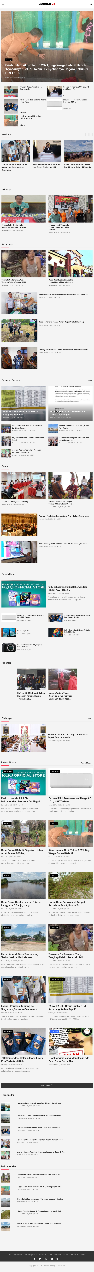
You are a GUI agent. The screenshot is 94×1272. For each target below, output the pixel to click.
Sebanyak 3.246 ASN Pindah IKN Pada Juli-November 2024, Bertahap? (77, 167)
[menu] (3, 4)
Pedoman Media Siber (59, 1254)
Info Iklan (43, 1254)
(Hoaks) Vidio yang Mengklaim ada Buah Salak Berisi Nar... (68, 1060)
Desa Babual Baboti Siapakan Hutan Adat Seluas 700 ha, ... (22, 852)
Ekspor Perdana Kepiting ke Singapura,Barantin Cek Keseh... (20, 1008)
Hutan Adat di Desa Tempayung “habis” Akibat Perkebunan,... (19, 956)
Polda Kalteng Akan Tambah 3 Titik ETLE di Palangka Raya (63, 543)
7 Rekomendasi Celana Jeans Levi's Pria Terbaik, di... (40, 1128)
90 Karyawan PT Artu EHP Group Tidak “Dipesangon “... (67, 413)
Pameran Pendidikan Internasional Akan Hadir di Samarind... (64, 516)
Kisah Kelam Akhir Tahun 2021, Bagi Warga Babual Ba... (40, 1187)
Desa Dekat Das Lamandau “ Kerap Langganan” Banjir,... (40, 1199)
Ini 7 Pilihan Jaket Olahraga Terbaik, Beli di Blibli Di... (77, 631)
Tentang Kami (31, 1254)
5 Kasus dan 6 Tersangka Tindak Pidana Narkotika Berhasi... (58, 227)
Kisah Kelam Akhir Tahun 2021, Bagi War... (30, 117)
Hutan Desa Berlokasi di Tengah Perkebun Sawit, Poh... (40, 1211)
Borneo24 (4, 230)
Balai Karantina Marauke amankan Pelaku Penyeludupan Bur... (64, 294)
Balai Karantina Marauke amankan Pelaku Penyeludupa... (40, 1140)
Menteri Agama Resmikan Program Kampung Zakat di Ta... (26, 451)
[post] (47, 46)
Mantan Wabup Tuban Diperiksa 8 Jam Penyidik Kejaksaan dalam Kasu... (60, 696)
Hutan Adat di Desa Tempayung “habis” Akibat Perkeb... (40, 1223)
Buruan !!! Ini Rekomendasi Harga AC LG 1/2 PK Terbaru (30, 616)
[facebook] (34, 1258)
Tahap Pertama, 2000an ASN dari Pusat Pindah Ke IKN (15, 165)
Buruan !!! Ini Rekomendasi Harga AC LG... (75, 101)
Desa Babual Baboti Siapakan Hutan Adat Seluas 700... (40, 1174)
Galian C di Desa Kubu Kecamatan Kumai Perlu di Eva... (40, 1115)
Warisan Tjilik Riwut (24, 631)
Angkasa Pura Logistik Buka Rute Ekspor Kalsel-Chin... (40, 1103)
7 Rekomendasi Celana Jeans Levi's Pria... (33, 101)
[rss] (57, 1258)
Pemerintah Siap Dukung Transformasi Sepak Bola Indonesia (68, 736)
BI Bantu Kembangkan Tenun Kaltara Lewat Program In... (74, 439)
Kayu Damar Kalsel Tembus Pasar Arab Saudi (28, 439)
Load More (45, 1085)
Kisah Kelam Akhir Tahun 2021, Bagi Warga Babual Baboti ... (69, 852)
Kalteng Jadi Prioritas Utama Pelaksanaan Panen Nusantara (63, 349)
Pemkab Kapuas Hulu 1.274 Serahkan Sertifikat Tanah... (27, 426)
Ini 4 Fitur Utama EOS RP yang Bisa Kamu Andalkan (29, 646)
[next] (89, 46)
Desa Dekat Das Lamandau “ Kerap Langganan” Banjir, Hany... (21, 904)
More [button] (89, 381)
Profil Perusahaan (15, 1254)
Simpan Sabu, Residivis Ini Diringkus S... (31, 88)
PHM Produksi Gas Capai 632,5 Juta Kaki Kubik (74, 426)
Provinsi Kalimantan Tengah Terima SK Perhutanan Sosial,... (61, 502)
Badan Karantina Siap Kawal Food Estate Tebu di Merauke (46, 165)
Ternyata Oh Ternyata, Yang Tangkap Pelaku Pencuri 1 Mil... (14, 281)
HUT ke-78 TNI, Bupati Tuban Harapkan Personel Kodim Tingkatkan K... (31, 696)
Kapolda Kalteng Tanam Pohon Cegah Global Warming (61, 322)
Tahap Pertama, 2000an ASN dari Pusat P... (76, 88)
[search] (91, 4)
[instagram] (46, 1258)
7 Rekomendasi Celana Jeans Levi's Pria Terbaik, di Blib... (77, 616)
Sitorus (7, 77)
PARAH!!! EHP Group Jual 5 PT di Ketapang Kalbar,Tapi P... (67, 1008)
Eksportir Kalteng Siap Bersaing (14, 501)
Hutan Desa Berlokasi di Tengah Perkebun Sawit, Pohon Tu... (67, 904)
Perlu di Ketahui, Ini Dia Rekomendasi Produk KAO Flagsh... (67, 588)
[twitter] (40, 1258)
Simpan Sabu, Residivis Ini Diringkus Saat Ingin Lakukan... (14, 226)
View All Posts (86, 763)
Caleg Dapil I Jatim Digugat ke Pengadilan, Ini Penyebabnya (60, 281)
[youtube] (52, 1258)
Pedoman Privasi (78, 1254)
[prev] (5, 46)
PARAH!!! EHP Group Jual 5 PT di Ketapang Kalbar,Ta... (20, 413)
